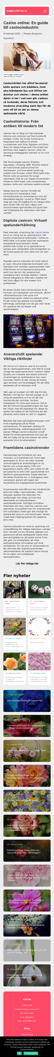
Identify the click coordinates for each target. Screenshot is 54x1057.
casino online (42, 232)
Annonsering (27, 1034)
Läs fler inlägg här (27, 563)
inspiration (8, 38)
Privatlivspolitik (31, 1053)
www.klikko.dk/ (30, 1021)
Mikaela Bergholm (33, 34)
